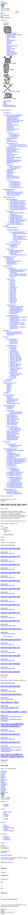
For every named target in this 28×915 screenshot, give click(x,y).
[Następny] (5, 677)
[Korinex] (3, 782)
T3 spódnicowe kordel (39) (13, 454)
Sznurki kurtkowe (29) (12, 399)
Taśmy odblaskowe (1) (12, 421)
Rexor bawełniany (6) (15, 312)
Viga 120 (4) (13, 376)
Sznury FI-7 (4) (10, 402)
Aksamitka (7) (10, 407)
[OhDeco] (3, 785)
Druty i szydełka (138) (9, 197)
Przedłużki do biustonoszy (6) (14, 160)
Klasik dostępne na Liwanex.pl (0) (18, 269)
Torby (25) (9, 173)
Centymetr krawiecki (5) (13, 124)
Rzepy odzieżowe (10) (15, 166)
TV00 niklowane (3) (15, 470)
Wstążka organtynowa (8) (13, 433)
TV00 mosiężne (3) (15, 469)
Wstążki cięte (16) (11, 435)
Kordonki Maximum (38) (16, 307)
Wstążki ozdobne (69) (12, 438)
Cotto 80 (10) (13, 347)
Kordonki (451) (7, 266)
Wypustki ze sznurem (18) (13, 403)
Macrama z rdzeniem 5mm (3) (14, 331)
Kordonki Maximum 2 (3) (16, 309)
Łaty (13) (9, 180)
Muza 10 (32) (13, 298)
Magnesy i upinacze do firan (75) (15, 192)
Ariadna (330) (10, 278)
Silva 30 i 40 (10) (14, 352)
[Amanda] (3, 772)
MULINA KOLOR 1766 (10, 573)
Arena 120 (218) (14, 340)
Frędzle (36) (10, 408)
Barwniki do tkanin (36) (13, 122)
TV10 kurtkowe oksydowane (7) (15, 482)
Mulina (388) (10, 249)
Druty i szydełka (8, 811)
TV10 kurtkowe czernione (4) (14, 473)
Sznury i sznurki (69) (9, 395)
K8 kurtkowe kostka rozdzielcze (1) (15, 450)
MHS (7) (9, 387)
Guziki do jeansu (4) (12, 138)
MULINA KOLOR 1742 (10, 581)
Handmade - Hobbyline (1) (13, 492)
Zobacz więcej (4, 551)
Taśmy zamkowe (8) (12, 465)
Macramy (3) (7, 330)
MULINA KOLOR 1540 (10, 656)
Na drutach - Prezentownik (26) (14, 493)
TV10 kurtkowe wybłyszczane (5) (15, 472)
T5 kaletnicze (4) (11, 457)
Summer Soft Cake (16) (16, 445)
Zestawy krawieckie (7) (12, 176)
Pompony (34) (10, 158)
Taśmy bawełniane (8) (15, 428)
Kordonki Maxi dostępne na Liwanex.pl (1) (17, 271)
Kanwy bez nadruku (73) (13, 229)
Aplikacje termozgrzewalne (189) (15, 120)
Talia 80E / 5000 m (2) (15, 365)
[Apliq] (3, 774)
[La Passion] (4, 784)
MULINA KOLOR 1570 (10, 613)
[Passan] (3, 788)
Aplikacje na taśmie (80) (13, 119)
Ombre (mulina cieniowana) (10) (18, 254)
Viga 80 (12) (13, 377)
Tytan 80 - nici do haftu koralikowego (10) (15, 374)
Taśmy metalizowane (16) (13, 419)
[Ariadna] (3, 777)
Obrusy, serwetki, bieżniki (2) (14, 157)
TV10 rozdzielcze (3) (15, 480)
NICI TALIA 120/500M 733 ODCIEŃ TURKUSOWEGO (12, 755)
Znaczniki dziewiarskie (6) (13, 177)
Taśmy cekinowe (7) (12, 417)
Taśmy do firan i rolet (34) (13, 194)
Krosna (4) (9, 153)
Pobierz (2, 540)
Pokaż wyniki (4, 892)
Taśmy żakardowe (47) (12, 432)
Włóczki (6, 818)
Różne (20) (9, 379)
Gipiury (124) (10, 130)
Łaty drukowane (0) (15, 181)
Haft (5, 102)
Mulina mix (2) (13, 253)
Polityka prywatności (9, 827)
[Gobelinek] (4, 779)
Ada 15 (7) (12, 281)
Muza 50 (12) (13, 301)
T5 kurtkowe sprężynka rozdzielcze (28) (17, 461)
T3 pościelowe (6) (11, 453)
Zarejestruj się (7, 839)
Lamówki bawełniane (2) (16, 412)
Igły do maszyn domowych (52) (18, 144)
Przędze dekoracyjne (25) (10, 382)
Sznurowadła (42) (11, 169)
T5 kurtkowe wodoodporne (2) (14, 463)
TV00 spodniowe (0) (12, 468)
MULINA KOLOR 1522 (10, 734)
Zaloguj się (6, 838)
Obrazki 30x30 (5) (11, 262)
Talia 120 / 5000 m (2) (15, 361)
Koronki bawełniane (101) (13, 149)
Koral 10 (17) (13, 291)
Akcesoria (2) (10, 258)
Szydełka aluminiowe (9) (16, 215)
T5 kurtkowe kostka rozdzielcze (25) (16, 460)
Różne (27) (9, 163)
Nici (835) (6, 337)
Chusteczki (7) (10, 126)
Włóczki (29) (7, 441)
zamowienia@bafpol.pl (6, 855)
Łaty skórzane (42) (14, 185)
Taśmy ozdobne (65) (12, 424)
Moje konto (6, 836)
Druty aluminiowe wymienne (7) (18, 203)
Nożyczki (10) (10, 156)
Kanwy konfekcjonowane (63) (17, 232)
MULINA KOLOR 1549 (10, 686)
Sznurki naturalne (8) (12, 400)
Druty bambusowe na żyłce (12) (18, 205)
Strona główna (7, 101)
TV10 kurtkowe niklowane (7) (14, 477)
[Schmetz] (3, 789)
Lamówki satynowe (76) (16, 413)
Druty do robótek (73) (12, 199)
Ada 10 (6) (12, 280)
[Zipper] (3, 791)
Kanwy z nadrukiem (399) (13, 244)
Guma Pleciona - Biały (10, 702)
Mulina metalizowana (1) (16, 251)
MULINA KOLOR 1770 (10, 742)
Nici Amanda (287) (11, 339)
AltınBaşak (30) (11, 268)
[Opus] (3, 786)
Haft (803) (6, 226)
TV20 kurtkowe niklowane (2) (14, 485)
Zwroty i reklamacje (9, 830)
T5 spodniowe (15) (11, 464)
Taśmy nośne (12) (11, 420)
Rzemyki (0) (10, 397)
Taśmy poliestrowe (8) (15, 429)
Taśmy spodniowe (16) (12, 426)
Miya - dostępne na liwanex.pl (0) (18, 273)
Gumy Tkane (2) (14, 136)
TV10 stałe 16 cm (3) (15, 481)
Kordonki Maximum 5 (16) (16, 310)
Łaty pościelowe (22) (15, 184)
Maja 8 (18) (13, 295)
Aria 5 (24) (12, 286)
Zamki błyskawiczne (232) (10, 448)
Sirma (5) (9, 390)
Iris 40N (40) (13, 348)
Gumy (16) (9, 132)
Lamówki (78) (10, 410)
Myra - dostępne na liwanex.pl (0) (18, 275)
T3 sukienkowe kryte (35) (13, 456)
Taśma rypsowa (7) (11, 414)
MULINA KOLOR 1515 (10, 564)
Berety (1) (9, 123)
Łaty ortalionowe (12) (15, 182)
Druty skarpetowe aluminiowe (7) (18, 207)
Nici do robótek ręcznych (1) (17, 322)
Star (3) (8, 391)
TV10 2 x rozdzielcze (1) (16, 478)
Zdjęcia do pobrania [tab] (9, 534)
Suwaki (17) (10, 451)
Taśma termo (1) (11, 172)
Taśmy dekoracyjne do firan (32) (15, 193)
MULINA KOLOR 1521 (10, 621)
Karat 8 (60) (13, 290)
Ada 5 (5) (12, 284)
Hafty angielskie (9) (12, 141)
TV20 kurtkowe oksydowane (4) (15, 487)
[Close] (1, 865)
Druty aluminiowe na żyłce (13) (18, 200)
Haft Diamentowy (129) (10, 256)
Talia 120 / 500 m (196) (16, 359)
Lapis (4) (9, 385)
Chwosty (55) (10, 190)
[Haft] (2, 781)
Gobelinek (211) (14, 246)
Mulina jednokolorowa (9, 105)
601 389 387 (4, 852)
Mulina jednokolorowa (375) (17, 250)
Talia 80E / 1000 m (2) (15, 363)
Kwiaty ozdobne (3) (12, 154)
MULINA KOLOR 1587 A (11, 629)
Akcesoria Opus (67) (12, 117)
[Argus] (3, 775)
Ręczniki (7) (7, 392)
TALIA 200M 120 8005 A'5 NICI (13, 712)
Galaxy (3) (9, 384)
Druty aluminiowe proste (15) (17, 202)
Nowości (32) (7, 112)
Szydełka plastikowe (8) (16, 218)
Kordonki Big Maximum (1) (17, 306)
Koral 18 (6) (13, 293)
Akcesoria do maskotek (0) (13, 116)
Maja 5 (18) (13, 294)
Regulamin (6, 826)
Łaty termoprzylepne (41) (16, 187)
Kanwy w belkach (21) (15, 241)
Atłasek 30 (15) (14, 287)
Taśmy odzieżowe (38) (12, 423)
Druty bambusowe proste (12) (17, 206)
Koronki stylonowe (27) (13, 151)
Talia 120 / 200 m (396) (16, 358)
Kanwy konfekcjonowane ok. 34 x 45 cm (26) (19, 236)
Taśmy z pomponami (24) (13, 431)
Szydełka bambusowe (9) (16, 217)
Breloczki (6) (10, 259)
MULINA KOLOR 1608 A (11, 694)
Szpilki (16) (10, 170)
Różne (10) (9, 396)
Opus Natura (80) (11, 305)
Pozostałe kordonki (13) (13, 315)
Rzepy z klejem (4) (14, 168)
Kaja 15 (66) (13, 288)
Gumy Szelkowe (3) (15, 135)
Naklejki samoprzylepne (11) (14, 261)
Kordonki (6, 814)
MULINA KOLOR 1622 (10, 664)
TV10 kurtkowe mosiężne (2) (14, 475)
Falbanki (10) (10, 127)
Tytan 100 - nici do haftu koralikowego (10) (16, 368)
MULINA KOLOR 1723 (10, 648)
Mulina (5, 103)
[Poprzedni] (2, 677)
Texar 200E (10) (14, 366)
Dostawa (6, 829)
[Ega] (2, 778)
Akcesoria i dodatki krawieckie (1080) (13, 115)
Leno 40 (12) (13, 349)
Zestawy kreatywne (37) (10, 489)
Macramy (6, 816)
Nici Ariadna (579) (11, 345)
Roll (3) (9, 388)
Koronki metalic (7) (11, 150)
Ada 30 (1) (12, 283)
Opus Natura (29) (11, 443)
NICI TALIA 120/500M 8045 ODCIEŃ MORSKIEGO (12, 725)
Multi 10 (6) (13, 297)
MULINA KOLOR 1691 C (11, 640)
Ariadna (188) (13, 245)
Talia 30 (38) (13, 362)
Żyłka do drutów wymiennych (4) (15, 224)
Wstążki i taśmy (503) (9, 405)
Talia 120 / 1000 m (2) (15, 356)
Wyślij (2, 910)
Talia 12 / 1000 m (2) (15, 354)
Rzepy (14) (9, 165)
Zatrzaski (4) (10, 175)
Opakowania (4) (8, 380)
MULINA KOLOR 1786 (10, 597)
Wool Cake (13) (14, 446)
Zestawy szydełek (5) (15, 222)
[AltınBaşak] (4, 771)
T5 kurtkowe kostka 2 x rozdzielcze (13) (17, 458)
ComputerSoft (10, 859)
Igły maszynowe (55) (12, 143)
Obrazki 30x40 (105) (12, 263)
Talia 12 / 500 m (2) (15, 355)
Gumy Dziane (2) (14, 134)
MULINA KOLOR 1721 (10, 605)
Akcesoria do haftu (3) (12, 227)
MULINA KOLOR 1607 (10, 672)
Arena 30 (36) (13, 342)
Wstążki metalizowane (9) (13, 436)
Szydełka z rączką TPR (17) (17, 221)
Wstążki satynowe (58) (12, 439)
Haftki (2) (9, 139)
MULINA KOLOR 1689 (10, 589)
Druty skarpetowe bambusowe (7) (18, 209)
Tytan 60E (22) (13, 372)
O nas (5, 825)
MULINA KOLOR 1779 (10, 557)
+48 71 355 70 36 (5, 10)
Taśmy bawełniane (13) (12, 416)
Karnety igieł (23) (11, 147)
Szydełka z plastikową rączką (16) (18, 219)
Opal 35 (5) (13, 302)
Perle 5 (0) (12, 276)
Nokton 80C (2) (14, 351)
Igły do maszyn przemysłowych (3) (18, 146)
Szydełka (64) (10, 211)
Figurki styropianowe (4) (13, 129)
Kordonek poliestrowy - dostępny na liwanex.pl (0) (18, 320)
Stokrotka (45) (13, 313)
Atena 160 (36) (13, 343)
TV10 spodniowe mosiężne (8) (14, 484)
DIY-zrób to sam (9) (12, 490)
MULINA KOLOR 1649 (10, 548)
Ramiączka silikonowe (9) (13, 161)
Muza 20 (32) (13, 300)
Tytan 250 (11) (13, 370)
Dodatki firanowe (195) (9, 189)
